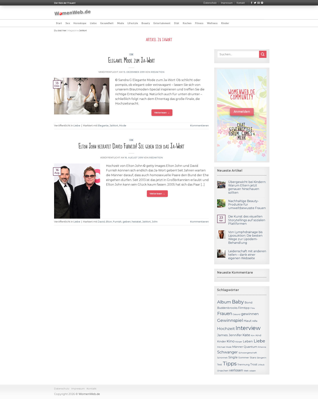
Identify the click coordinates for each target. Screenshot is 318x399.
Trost (253, 364)
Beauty (146, 23)
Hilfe (254, 321)
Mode (120, 23)
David (101, 221)
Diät (176, 23)
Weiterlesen (162, 112)
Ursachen (222, 370)
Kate (246, 335)
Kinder (225, 23)
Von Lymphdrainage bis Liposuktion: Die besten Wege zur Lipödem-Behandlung (245, 237)
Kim (253, 335)
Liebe (93, 23)
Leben (248, 341)
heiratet (136, 221)
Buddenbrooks (227, 308)
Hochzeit (226, 328)
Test (219, 364)
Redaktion (157, 72)
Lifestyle (133, 23)
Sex (68, 23)
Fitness (199, 23)
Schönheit (222, 357)
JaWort (114, 125)
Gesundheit (107, 23)
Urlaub (261, 365)
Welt (246, 370)
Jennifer (235, 335)
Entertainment (161, 23)
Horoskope (79, 23)
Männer (237, 346)
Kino (231, 341)
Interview (248, 328)
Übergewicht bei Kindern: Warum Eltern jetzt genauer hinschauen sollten (247, 187)
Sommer (243, 357)
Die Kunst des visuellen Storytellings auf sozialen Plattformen (246, 220)
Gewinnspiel (230, 320)
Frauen (224, 313)
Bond (248, 302)
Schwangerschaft (248, 352)
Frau (252, 308)
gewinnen (250, 314)
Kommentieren (199, 125)
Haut (248, 321)
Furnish (117, 221)
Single (233, 357)
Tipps (230, 363)
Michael (221, 347)
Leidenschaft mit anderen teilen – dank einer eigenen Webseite (247, 254)
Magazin (72, 30)
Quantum (250, 346)
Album (224, 302)
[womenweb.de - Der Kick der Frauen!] (72, 12)
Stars (253, 357)
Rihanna (262, 347)
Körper (238, 341)
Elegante (103, 125)
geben (127, 221)
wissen (252, 371)
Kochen (187, 23)
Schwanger (227, 352)
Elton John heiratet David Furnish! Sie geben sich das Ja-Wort (131, 146)
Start (59, 23)
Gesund (236, 314)
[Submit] (262, 54)
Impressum (227, 2)
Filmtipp (244, 308)
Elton (109, 221)
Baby (238, 302)
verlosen (236, 370)
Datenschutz (210, 2)
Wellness (212, 23)
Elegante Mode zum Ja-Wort (131, 60)
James (222, 335)
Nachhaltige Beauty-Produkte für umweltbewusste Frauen (247, 204)
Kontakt (241, 2)
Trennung (243, 364)
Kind (258, 335)
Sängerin (261, 357)
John (155, 221)
